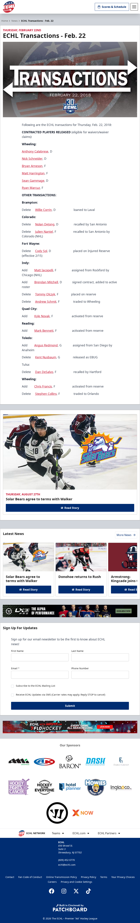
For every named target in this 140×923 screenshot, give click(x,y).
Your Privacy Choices (123, 877)
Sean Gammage (33, 180)
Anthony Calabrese (35, 151)
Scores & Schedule (114, 7)
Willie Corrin (43, 210)
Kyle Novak (42, 316)
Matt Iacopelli (43, 270)
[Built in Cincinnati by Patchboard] (70, 907)
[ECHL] (8, 7)
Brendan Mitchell (46, 282)
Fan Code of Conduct (30, 877)
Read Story (71, 508)
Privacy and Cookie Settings (76, 881)
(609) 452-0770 (66, 860)
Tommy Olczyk (45, 294)
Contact (9, 877)
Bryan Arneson (32, 166)
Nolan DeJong (44, 224)
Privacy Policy (88, 877)
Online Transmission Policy (61, 877)
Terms (103, 877)
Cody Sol (41, 251)
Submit (70, 706)
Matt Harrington (33, 173)
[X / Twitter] (76, 891)
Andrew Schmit (45, 301)
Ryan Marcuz (31, 188)
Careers (52, 881)
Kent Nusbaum (45, 357)
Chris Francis (43, 386)
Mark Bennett (43, 330)
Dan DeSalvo (44, 372)
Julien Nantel (44, 232)
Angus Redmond (46, 345)
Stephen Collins (46, 394)
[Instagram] (64, 891)
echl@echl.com (66, 864)
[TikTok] (88, 891)
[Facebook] (51, 891)
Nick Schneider (32, 158)
